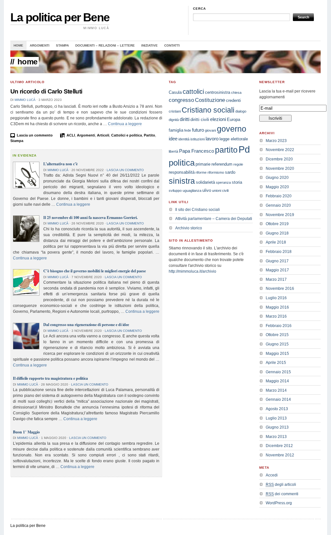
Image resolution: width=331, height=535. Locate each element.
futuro (198, 130)
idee (173, 138)
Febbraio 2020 (279, 196)
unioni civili (220, 190)
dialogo (240, 111)
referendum (221, 164)
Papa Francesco (196, 151)
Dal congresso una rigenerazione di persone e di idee (86, 324)
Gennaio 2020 (278, 205)
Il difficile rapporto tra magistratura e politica (50, 378)
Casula (175, 92)
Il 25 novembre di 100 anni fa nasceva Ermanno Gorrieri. (90, 217)
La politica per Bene (59, 17)
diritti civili (199, 119)
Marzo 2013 (276, 436)
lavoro (212, 138)
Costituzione (210, 100)
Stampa (62, 45)
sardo (230, 172)
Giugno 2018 (277, 233)
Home (18, 45)
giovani (210, 130)
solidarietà (205, 182)
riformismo (216, 172)
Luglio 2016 (276, 298)
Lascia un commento (35, 135)
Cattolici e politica (126, 135)
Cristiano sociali (208, 110)
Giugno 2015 (277, 344)
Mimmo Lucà (25, 100)
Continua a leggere (125, 124)
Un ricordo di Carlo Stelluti (46, 91)
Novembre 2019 (280, 215)
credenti (233, 100)
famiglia (176, 130)
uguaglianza (192, 190)
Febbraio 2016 (279, 325)
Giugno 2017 (277, 261)
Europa (233, 119)
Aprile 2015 (276, 362)
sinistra (182, 181)
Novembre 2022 (280, 149)
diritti (184, 119)
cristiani (175, 111)
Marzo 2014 (276, 390)
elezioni (218, 119)
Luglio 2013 (276, 418)
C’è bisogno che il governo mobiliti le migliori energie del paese (94, 271)
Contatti (172, 45)
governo (231, 128)
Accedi (272, 475)
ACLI (71, 135)
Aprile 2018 (276, 242)
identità (183, 139)
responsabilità (182, 172)
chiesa (236, 92)
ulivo (206, 190)
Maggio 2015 (277, 353)
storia (237, 182)
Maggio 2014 (277, 381)
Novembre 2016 (280, 288)
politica (182, 162)
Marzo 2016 (276, 316)
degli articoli (281, 484)
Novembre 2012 (280, 455)
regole (238, 164)
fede (187, 130)
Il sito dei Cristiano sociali (197, 209)
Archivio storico (188, 228)
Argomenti (39, 45)
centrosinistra (217, 92)
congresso (181, 100)
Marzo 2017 (276, 279)
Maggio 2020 (277, 187)
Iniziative (149, 45)
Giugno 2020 (277, 177)
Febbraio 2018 (279, 251)
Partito (149, 135)
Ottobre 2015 (277, 335)
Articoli (103, 135)
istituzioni (197, 139)
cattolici (193, 91)
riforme (201, 172)
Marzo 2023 (276, 140)
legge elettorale (233, 138)
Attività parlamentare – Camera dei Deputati (213, 218)
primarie (203, 164)
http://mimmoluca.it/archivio (192, 271)
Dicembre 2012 (279, 445)
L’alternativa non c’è (60, 164)
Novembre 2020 (280, 168)
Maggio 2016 (277, 307)
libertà (173, 151)
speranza (223, 182)
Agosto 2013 (277, 409)
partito (226, 149)
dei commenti (282, 494)
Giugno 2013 (277, 427)
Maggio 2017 (277, 270)
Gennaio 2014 (278, 399)
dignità (174, 120)
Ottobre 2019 (277, 224)
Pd (244, 149)
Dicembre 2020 (279, 159)
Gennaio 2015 (278, 372)
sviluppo (175, 190)
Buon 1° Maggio (26, 432)
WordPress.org (279, 503)
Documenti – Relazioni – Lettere (105, 45)
